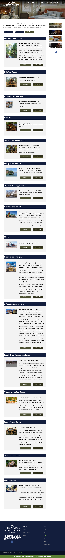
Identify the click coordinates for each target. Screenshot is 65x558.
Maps (25, 529)
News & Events (54, 2)
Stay (37, 2)
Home (28, 2)
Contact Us (26, 535)
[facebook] (56, 52)
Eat (42, 2)
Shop (46, 2)
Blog (62, 2)
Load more (24, 516)
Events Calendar (27, 532)
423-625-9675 (24, 552)
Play (33, 2)
